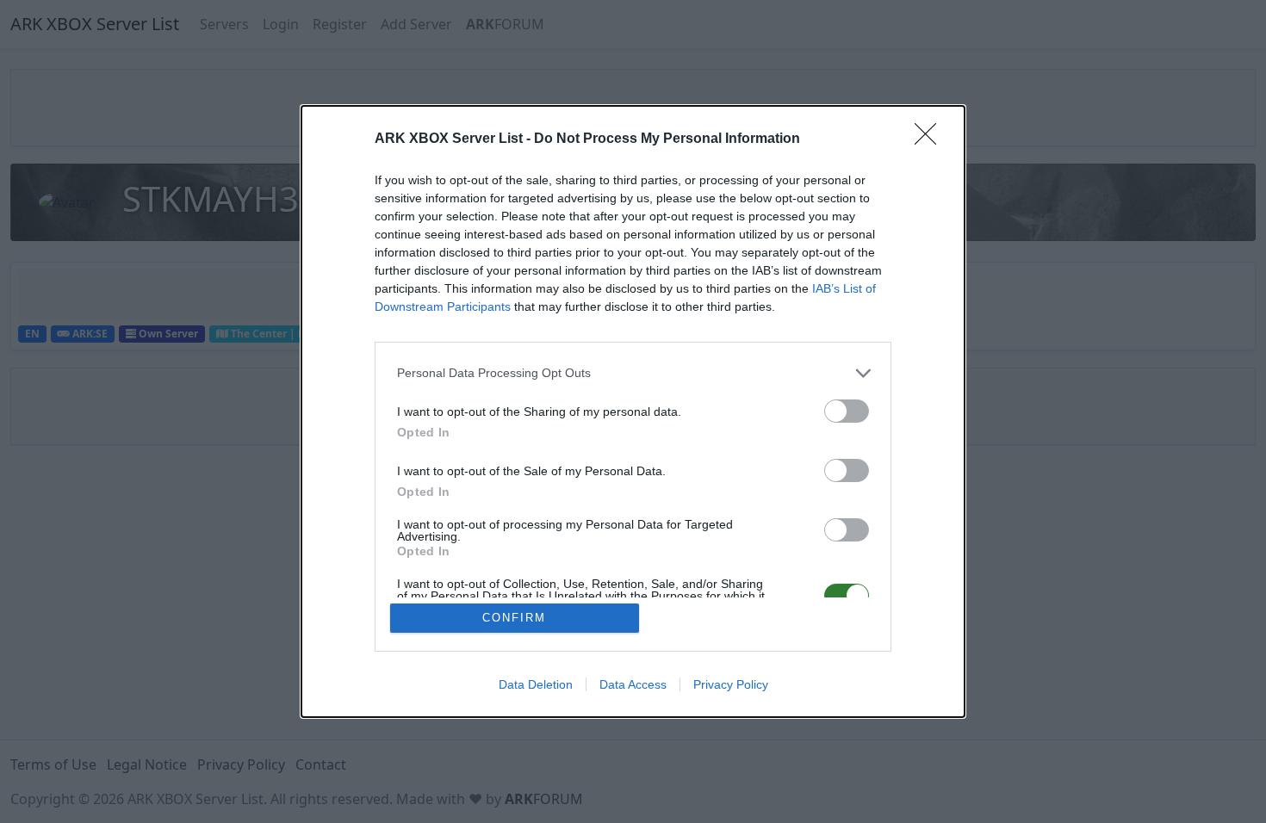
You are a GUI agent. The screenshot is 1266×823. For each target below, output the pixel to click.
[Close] (931, 139)
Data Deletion (536, 684)
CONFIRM (514, 617)
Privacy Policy (730, 684)
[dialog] (633, 412)
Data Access (633, 684)
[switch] (846, 411)
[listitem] (633, 373)
